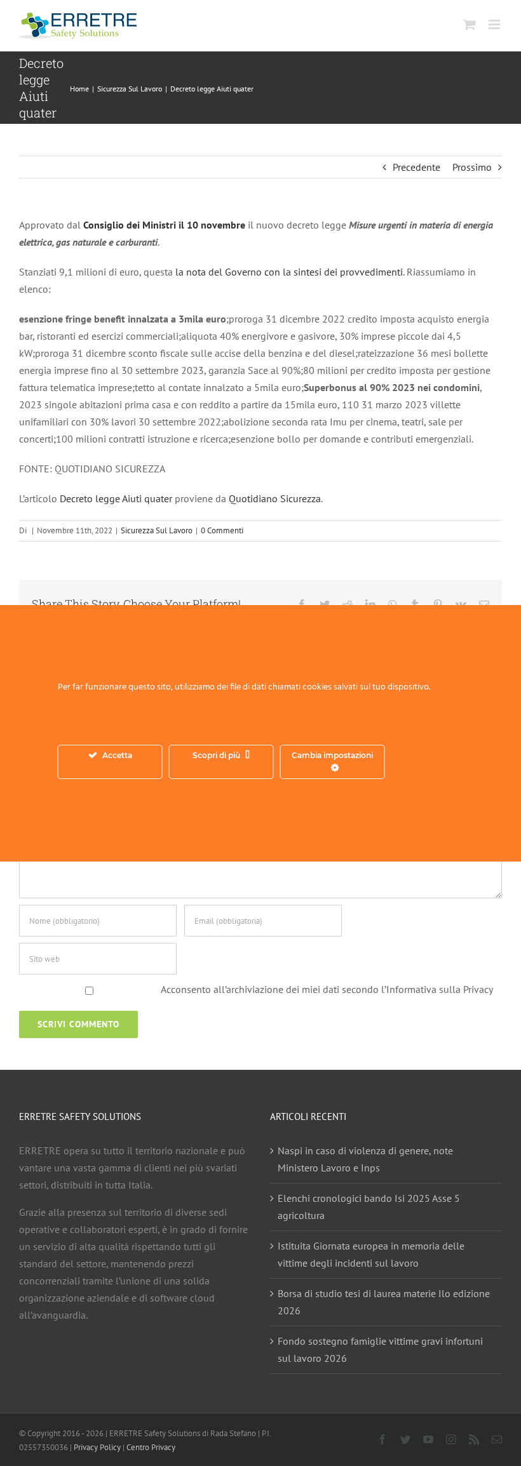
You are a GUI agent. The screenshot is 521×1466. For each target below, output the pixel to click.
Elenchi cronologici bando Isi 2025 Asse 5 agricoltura (369, 1207)
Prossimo (472, 167)
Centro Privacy (150, 1447)
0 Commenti (222, 530)
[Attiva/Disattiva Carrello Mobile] (469, 24)
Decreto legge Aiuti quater (116, 498)
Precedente (416, 167)
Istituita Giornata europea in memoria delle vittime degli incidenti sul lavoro (371, 1254)
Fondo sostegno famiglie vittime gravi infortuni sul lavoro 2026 (380, 1349)
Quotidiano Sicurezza (275, 498)
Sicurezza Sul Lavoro (157, 530)
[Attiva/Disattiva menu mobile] (495, 24)
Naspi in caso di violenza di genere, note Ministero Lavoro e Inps (365, 1159)
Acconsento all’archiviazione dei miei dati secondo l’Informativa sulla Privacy (327, 989)
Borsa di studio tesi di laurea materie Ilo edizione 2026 (384, 1302)
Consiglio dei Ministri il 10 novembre (164, 224)
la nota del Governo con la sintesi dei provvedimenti (288, 271)
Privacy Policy (97, 1447)
